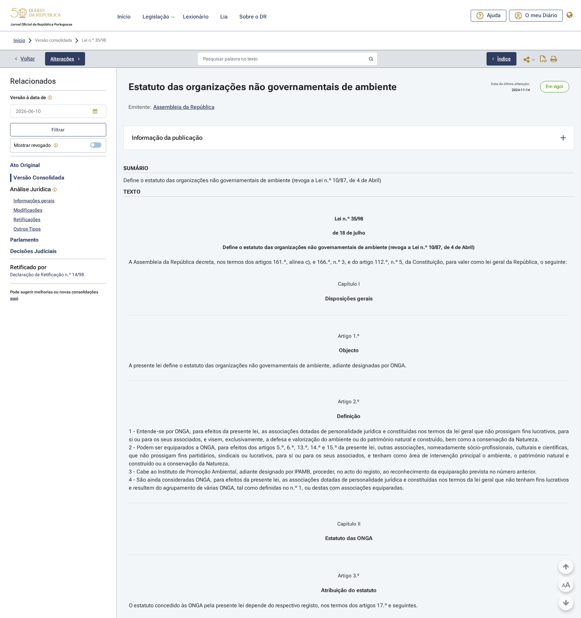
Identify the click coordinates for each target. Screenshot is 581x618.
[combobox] (58, 111)
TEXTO (132, 192)
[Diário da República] (35, 14)
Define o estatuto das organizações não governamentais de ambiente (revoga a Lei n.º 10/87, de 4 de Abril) (252, 180)
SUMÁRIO (135, 168)
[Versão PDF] (543, 59)
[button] (35, 13)
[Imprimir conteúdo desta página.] (553, 59)
